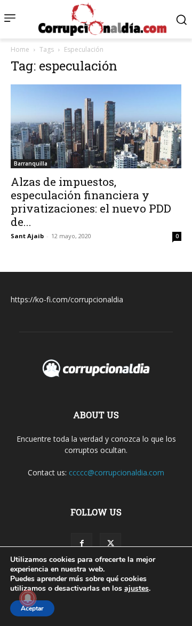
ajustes (136, 588)
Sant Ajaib (27, 236)
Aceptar (32, 608)
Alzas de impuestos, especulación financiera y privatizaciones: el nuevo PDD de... (91, 201)
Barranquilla (30, 163)
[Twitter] (110, 543)
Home (20, 49)
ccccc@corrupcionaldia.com (116, 472)
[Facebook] (81, 543)
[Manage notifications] (27, 598)
